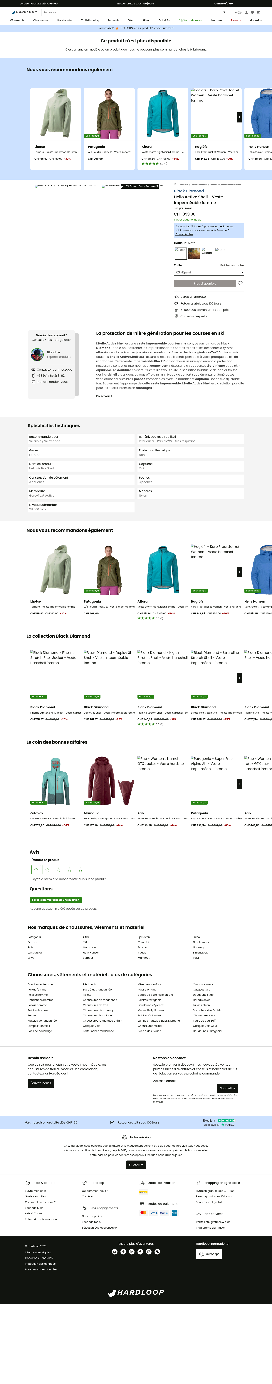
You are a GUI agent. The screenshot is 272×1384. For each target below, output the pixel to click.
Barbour (88, 958)
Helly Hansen (91, 952)
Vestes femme (199, 185)
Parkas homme (37, 1005)
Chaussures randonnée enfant (102, 1021)
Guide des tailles (232, 265)
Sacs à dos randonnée (97, 989)
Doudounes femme (40, 984)
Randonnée (64, 20)
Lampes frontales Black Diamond (159, 1021)
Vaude (142, 952)
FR (236, 12)
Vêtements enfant (149, 984)
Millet (86, 942)
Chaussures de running (98, 1010)
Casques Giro (201, 989)
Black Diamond (189, 191)
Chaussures (40, 20)
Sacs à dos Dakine (149, 1031)
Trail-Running (90, 20)
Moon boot (90, 947)
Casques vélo (91, 1026)
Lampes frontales (39, 1026)
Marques (216, 20)
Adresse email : (164, 1080)
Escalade (113, 20)
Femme (184, 185)
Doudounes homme (40, 1000)
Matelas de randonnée (42, 1021)
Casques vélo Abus (205, 1026)
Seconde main (192, 20)
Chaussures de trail (95, 1005)
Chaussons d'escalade (97, 1015)
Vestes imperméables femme (225, 185)
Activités (164, 20)
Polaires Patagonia (149, 1000)
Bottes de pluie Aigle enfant (155, 995)
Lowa (31, 958)
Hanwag (198, 947)
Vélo (131, 20)
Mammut (144, 958)
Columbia (144, 942)
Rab (30, 947)
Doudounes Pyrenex (151, 1005)
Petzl (196, 958)
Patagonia (34, 937)
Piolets (87, 995)
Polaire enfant (147, 989)
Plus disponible (205, 283)
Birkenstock (200, 952)
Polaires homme (38, 1010)
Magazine (256, 20)
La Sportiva (35, 952)
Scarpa (142, 947)
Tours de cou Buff (204, 1021)
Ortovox (33, 942)
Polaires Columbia (149, 1015)
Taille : (178, 265)
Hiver (146, 20)
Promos (236, 20)
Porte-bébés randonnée (98, 1031)
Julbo (196, 937)
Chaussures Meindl (150, 1026)
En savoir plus (184, 234)
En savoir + (104, 396)
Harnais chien (202, 1000)
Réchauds (89, 984)
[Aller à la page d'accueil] (177, 184)
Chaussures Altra (204, 1015)
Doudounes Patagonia (207, 1031)
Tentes (32, 1015)
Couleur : (184, 243)
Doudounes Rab (203, 995)
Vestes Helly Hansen (151, 1010)
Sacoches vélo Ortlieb (207, 1010)
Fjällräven (144, 937)
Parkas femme (37, 989)
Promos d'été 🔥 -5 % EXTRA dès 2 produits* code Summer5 (136, 28)
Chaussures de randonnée (100, 1000)
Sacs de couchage (40, 1031)
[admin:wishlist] (240, 283)
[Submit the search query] (224, 13)
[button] (67, 217)
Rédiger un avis (183, 208)
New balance (201, 942)
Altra (86, 937)
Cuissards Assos (203, 984)
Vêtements (17, 20)
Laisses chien (201, 1005)
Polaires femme (38, 995)
